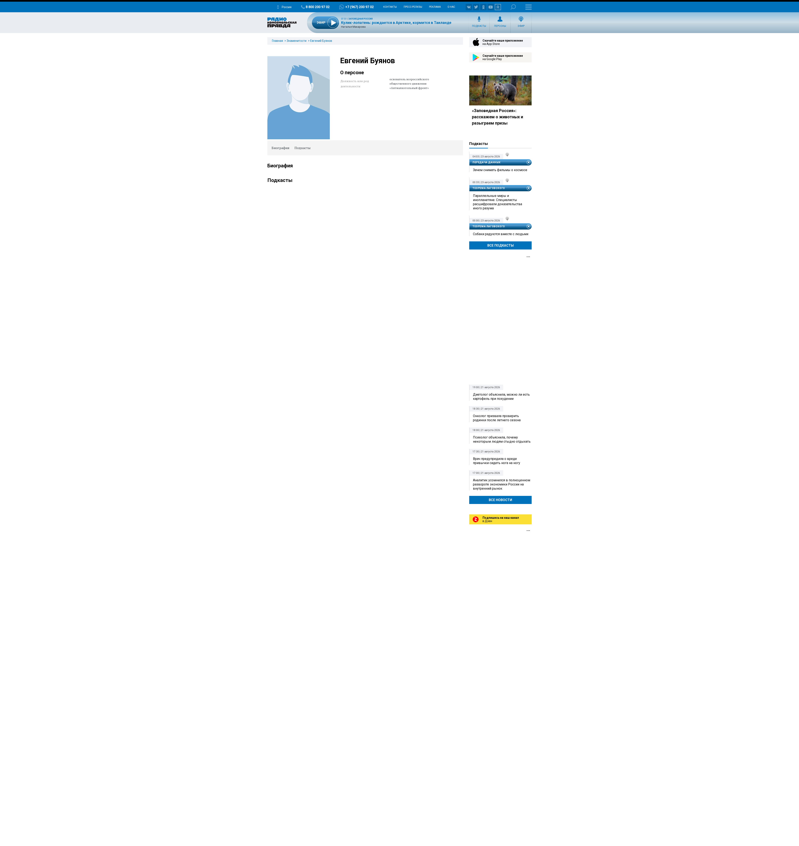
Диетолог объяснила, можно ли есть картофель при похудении (501, 397)
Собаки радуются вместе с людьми (500, 234)
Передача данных (487, 162)
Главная (277, 40)
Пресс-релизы (413, 6)
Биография (280, 148)
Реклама (435, 6)
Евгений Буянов (321, 40)
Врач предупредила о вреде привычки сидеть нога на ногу (496, 461)
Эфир (521, 26)
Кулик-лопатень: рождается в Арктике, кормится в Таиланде (396, 22)
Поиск (513, 7)
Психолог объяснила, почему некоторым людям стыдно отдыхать (502, 439)
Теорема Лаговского (489, 188)
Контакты (390, 6)
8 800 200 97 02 (318, 7)
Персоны (500, 26)
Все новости (500, 500)
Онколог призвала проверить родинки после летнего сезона (497, 418)
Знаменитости (296, 40)
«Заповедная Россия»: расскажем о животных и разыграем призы (497, 117)
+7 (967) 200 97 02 (359, 7)
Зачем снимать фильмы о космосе (500, 170)
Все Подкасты (500, 245)
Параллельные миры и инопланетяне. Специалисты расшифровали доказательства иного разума (497, 202)
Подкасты (479, 26)
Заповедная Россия (360, 19)
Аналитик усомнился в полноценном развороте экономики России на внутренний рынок (501, 484)
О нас (451, 6)
